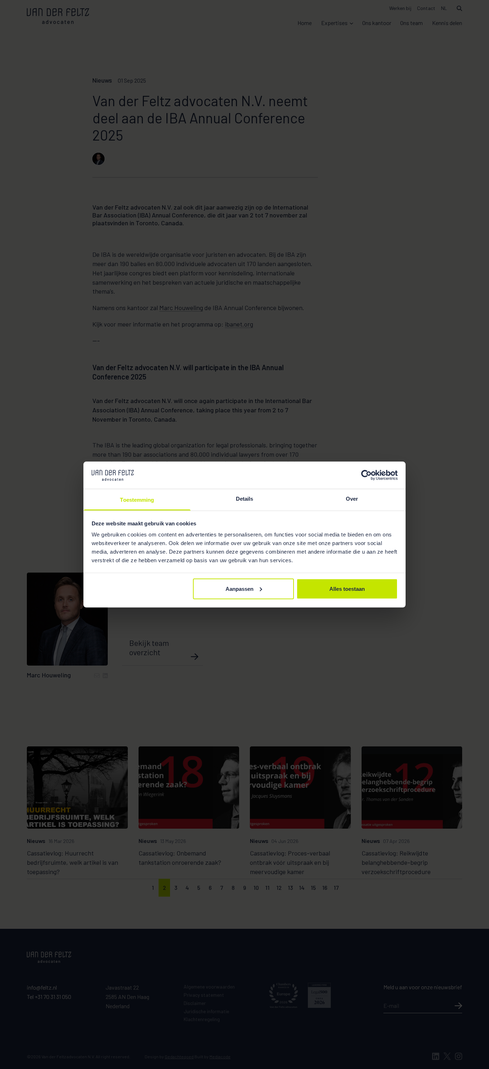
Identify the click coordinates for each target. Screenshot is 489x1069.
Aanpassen (239, 588)
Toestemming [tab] (137, 500)
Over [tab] (352, 499)
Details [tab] (244, 499)
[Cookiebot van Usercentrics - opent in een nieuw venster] (366, 475)
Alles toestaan (347, 588)
